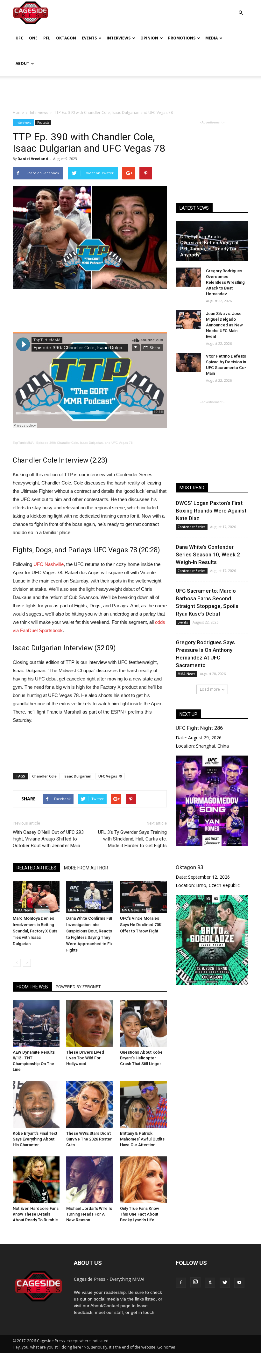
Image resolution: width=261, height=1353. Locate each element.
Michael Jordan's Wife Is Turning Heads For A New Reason (89, 1214)
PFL (46, 38)
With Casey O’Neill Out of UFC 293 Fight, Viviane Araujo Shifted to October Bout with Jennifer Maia (48, 838)
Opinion (149, 38)
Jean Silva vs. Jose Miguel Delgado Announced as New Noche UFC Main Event (224, 325)
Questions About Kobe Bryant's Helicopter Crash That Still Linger (141, 1058)
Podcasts (43, 122)
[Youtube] (239, 1283)
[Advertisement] (130, 90)
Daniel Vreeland (33, 158)
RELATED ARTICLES (36, 867)
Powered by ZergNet (78, 987)
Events (89, 38)
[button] (240, 8)
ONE (33, 38)
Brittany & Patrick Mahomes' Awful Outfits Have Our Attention (142, 1139)
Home (18, 112)
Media (211, 38)
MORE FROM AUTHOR (86, 867)
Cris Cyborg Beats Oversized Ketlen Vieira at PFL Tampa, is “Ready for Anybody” (209, 246)
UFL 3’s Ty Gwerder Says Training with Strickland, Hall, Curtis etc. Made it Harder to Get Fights (132, 838)
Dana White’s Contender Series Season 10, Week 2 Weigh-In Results (208, 554)
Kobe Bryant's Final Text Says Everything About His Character (35, 1139)
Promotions (181, 38)
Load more (210, 689)
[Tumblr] (210, 1283)
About (22, 63)
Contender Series (192, 527)
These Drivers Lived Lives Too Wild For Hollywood (85, 1058)
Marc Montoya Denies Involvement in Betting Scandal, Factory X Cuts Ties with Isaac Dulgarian (35, 931)
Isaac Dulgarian (77, 776)
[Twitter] (225, 1283)
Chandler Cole (44, 776)
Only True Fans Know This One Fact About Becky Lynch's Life (139, 1214)
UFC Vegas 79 (110, 776)
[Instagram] (195, 1282)
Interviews (118, 38)
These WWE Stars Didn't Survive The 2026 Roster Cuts (89, 1139)
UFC (19, 38)
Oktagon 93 (189, 867)
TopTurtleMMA (23, 442)
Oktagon (66, 38)
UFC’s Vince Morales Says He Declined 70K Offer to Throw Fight (140, 924)
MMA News (23, 910)
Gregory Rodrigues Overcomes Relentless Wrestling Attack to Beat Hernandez (225, 282)
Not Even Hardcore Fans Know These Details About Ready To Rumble (36, 1214)
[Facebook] (181, 1283)
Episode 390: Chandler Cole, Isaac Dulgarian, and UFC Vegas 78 (84, 442)
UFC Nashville (48, 564)
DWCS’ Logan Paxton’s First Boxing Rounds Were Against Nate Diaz (211, 510)
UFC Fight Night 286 (199, 728)
